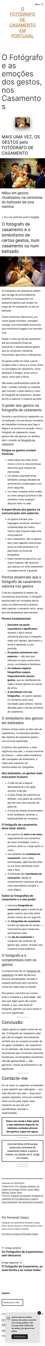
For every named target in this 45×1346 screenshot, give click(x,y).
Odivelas (5, 1192)
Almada (23, 1186)
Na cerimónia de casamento (31, 1202)
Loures (30, 1189)
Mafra (36, 1189)
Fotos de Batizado (10, 1202)
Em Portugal (14, 1189)
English (35, 217)
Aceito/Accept (19, 1337)
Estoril (23, 1189)
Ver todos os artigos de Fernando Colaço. (20, 1234)
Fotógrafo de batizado (21, 1196)
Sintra (19, 1192)
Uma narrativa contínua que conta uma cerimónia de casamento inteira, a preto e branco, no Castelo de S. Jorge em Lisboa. (22, 1151)
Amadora (31, 1186)
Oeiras (13, 1192)
